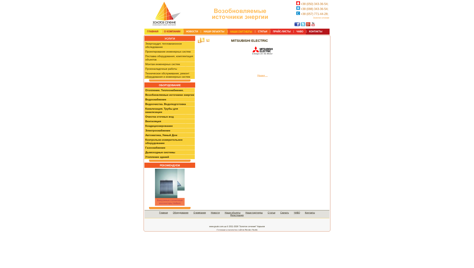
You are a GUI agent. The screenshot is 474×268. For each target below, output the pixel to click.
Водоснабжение (155, 99)
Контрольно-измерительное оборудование (164, 141)
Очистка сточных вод (159, 116)
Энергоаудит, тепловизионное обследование (163, 45)
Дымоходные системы (160, 152)
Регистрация (237, 215)
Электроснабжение (157, 130)
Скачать (284, 212)
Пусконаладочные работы (161, 68)
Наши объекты (233, 212)
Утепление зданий (157, 156)
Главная (163, 212)
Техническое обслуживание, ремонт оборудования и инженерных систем (167, 75)
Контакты (310, 212)
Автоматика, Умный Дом (161, 135)
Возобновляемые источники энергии (169, 94)
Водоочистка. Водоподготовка (165, 104)
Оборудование (180, 212)
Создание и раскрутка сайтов (230, 230)
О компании (199, 212)
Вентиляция (153, 121)
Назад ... (262, 75)
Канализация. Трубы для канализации (161, 110)
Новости (215, 212)
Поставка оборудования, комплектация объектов (169, 58)
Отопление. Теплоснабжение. (164, 90)
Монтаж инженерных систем (162, 64)
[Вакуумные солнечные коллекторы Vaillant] (170, 187)
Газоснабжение (155, 147)
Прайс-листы (282, 31)
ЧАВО (297, 212)
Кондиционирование (159, 125)
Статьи (271, 212)
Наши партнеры (254, 212)
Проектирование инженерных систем (168, 51)
